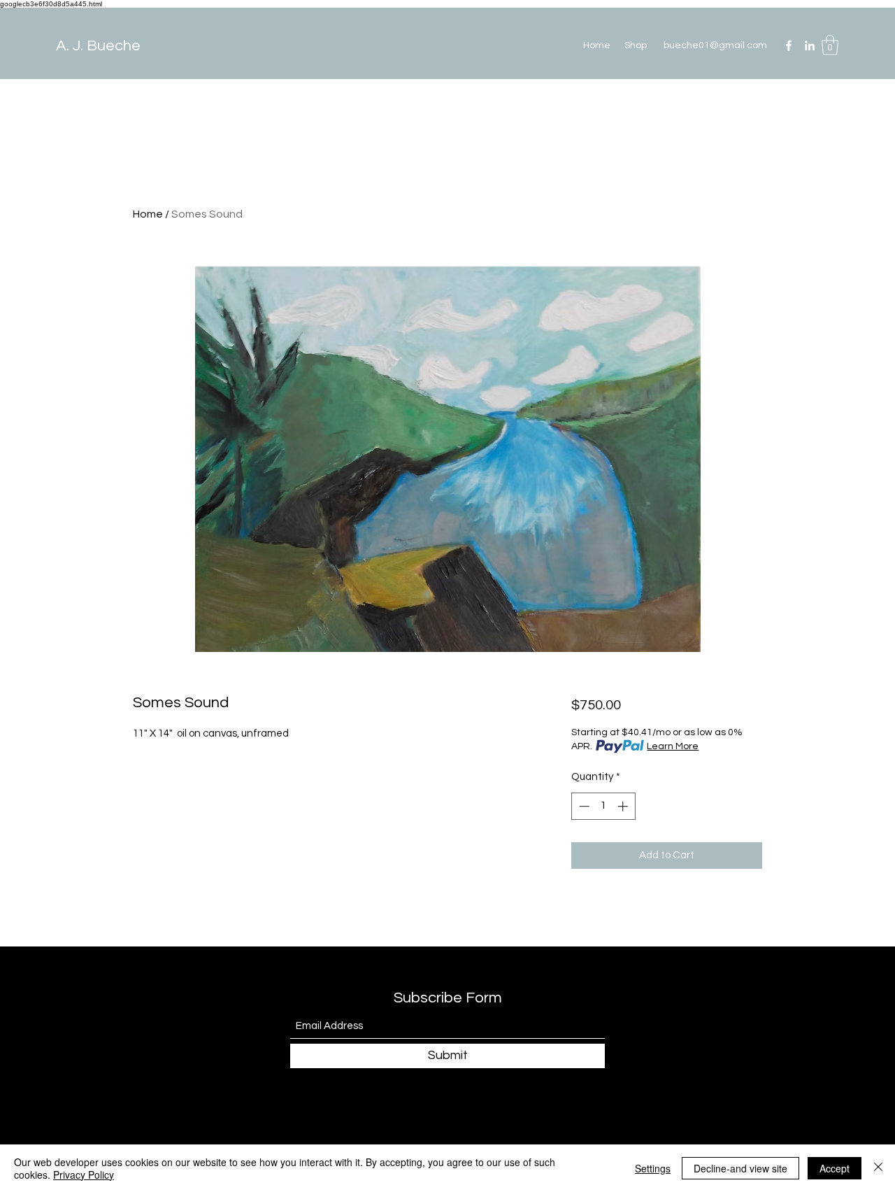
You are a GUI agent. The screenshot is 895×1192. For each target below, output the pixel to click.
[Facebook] (789, 45)
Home (148, 214)
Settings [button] (653, 1168)
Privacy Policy (83, 1175)
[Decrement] (582, 806)
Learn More (673, 746)
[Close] (878, 1168)
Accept (834, 1168)
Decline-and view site (740, 1168)
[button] (830, 45)
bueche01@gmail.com (715, 45)
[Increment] (624, 806)
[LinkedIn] (810, 45)
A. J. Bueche (98, 46)
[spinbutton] (603, 806)
